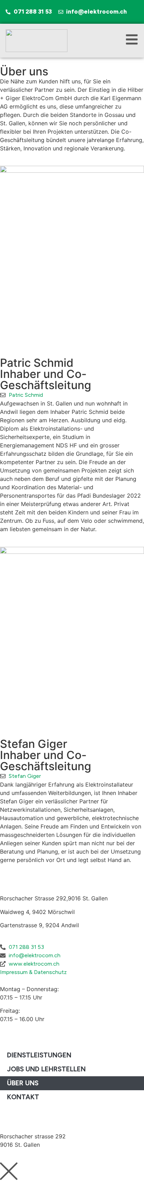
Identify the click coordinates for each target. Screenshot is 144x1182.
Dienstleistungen (39, 1055)
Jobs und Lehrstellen (46, 1069)
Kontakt (23, 1097)
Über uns (22, 1083)
